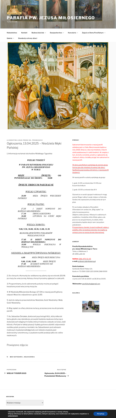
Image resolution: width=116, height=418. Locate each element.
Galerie (9, 38)
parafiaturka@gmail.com (91, 284)
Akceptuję (100, 414)
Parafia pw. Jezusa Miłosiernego (51, 17)
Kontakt (24, 33)
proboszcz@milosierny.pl (87, 261)
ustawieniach (13, 416)
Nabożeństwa (12, 33)
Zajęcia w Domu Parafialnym (93, 33)
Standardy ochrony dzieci (27, 38)
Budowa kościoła (38, 33)
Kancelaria (72, 33)
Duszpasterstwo (56, 33)
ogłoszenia (29, 357)
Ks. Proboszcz (36, 140)
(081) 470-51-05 (85, 259)
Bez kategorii (16, 357)
